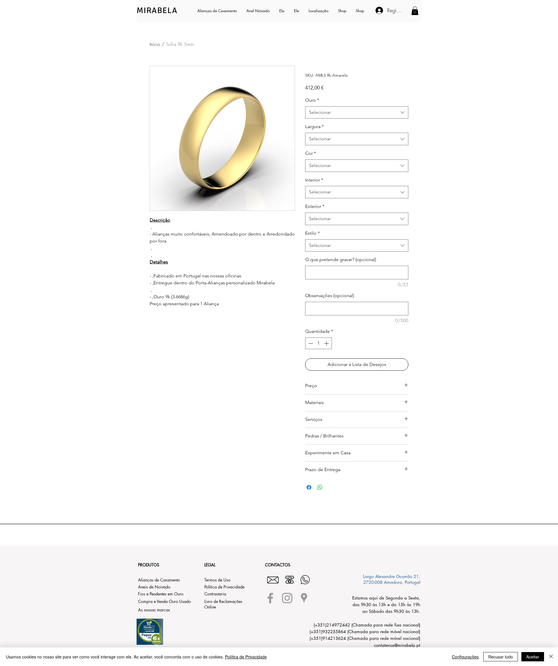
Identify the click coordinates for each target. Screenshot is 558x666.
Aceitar (532, 657)
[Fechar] (551, 656)
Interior (314, 180)
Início (155, 44)
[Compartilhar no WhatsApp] (319, 487)
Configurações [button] (465, 657)
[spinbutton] (318, 343)
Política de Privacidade (246, 657)
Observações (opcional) (329, 295)
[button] (282, 11)
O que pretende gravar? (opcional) (340, 259)
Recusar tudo (500, 657)
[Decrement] (310, 343)
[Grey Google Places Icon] (304, 598)
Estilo (312, 233)
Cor (310, 153)
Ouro (312, 100)
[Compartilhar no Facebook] (308, 487)
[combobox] (356, 112)
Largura (314, 126)
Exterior (314, 206)
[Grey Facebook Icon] (270, 598)
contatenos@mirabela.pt (397, 645)
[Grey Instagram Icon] (287, 598)
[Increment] (327, 343)
